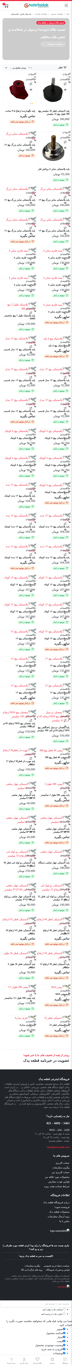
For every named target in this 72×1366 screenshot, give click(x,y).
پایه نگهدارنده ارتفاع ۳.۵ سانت (20, 111)
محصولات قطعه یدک (59, 1212)
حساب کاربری (62, 1163)
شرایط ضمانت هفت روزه (56, 1186)
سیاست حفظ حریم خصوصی (56, 1266)
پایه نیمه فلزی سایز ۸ (58, 257)
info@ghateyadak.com (58, 1147)
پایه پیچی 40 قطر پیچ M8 (57, 757)
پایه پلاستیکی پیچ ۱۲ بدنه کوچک (19, 496)
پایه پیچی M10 (62, 994)
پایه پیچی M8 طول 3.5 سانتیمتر (20, 998)
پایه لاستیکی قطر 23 (59, 1025)
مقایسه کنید (65, 83)
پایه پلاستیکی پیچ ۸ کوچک (57, 438)
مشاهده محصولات (55, 44)
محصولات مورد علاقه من (57, 1177)
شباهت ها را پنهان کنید (52, 1309)
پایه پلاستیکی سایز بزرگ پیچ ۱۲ (19, 145)
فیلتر (60, 67)
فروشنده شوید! (61, 1207)
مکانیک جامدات (40, 14)
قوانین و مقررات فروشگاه (57, 1270)
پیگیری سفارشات (60, 1167)
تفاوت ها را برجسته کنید (52, 1314)
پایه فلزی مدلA (27, 1025)
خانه (67, 14)
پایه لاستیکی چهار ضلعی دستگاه (53, 862)
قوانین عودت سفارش (58, 1181)
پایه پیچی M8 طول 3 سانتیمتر (55, 795)
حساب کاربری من (60, 1172)
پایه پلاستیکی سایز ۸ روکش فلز (53, 169)
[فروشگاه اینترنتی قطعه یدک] (36, 6)
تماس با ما (64, 1221)
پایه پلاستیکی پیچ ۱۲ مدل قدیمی (19, 349)
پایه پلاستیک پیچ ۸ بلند (58, 345)
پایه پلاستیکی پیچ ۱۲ (25, 638)
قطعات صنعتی (56, 14)
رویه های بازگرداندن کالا (32, 1270)
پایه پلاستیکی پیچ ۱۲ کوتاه (56, 584)
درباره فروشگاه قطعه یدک (56, 1202)
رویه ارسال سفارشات (58, 1216)
